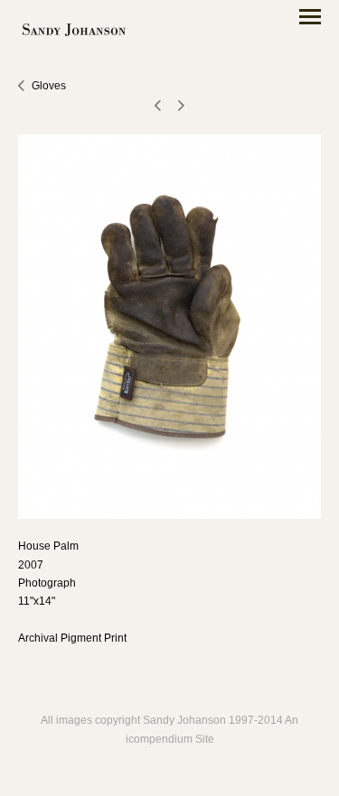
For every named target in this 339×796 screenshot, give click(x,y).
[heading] (74, 31)
